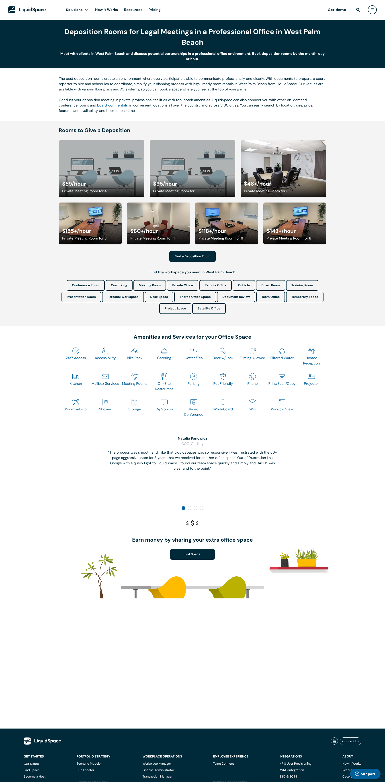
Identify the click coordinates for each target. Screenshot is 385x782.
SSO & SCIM (288, 777)
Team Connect (223, 764)
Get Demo (31, 764)
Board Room (270, 285)
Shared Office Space (195, 297)
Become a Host (34, 777)
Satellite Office (209, 309)
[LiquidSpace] (42, 741)
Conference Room (85, 285)
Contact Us (350, 741)
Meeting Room (150, 285)
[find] (358, 9)
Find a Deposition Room (193, 256)
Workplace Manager (156, 764)
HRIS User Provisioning (295, 764)
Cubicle (244, 285)
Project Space (175, 309)
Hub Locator (85, 770)
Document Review (236, 297)
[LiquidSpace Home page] (27, 9)
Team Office (271, 297)
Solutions (74, 9)
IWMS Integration (291, 770)
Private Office (182, 285)
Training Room (302, 285)
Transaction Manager (157, 777)
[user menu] (372, 9)
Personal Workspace (123, 297)
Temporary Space (304, 297)
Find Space (32, 770)
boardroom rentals (112, 105)
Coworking (119, 285)
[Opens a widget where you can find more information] (365, 774)
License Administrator (158, 770)
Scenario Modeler (89, 764)
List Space (193, 554)
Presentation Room (81, 297)
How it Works (106, 9)
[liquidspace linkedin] (334, 741)
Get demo (337, 9)
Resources (133, 9)
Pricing (155, 9)
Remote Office (216, 285)
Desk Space (159, 297)
